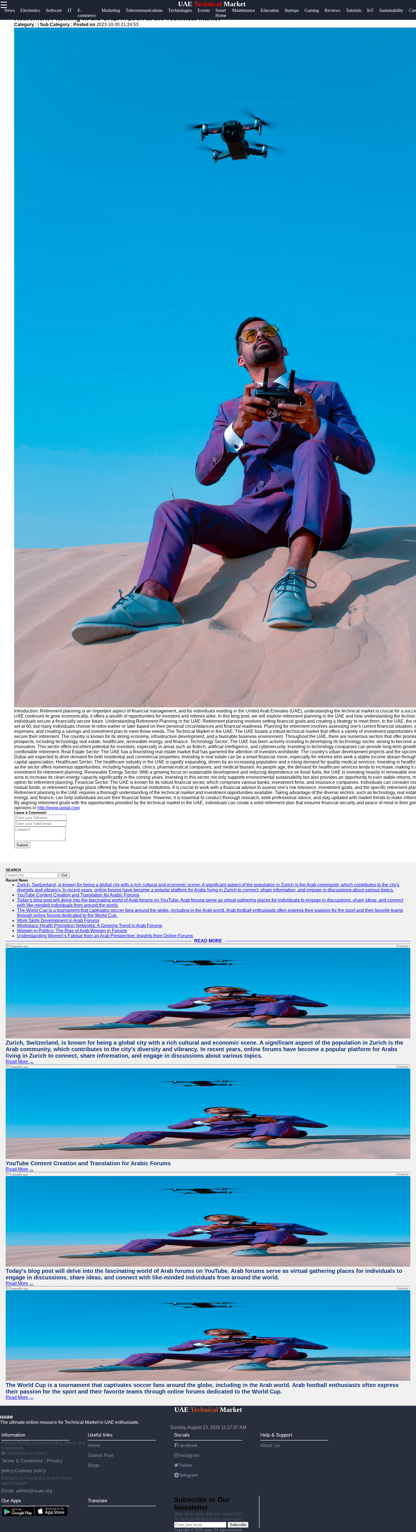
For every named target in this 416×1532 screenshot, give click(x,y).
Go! (64, 875)
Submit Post (100, 1455)
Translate (97, 1500)
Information (13, 1435)
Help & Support (276, 1435)
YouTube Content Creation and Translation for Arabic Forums (78, 895)
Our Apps (11, 1500)
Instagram (189, 1455)
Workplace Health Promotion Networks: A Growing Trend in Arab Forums (89, 925)
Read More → (20, 1061)
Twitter (186, 1465)
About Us (270, 1445)
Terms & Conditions (22, 1460)
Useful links (100, 1435)
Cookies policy (30, 1470)
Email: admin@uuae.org (26, 1490)
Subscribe (238, 1525)
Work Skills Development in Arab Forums (58, 920)
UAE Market (212, 4)
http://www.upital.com (58, 807)
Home (94, 1445)
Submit (22, 845)
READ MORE (208, 940)
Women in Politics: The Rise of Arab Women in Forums (72, 930)
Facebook (187, 1445)
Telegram (188, 1475)
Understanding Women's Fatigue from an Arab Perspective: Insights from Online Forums (105, 935)
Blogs (94, 1465)
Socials (182, 1435)
